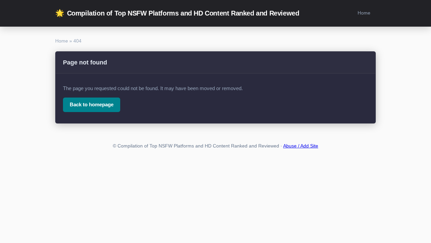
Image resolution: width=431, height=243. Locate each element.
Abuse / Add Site (300, 145)
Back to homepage (91, 104)
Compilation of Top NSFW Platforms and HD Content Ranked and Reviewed (177, 13)
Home (364, 13)
